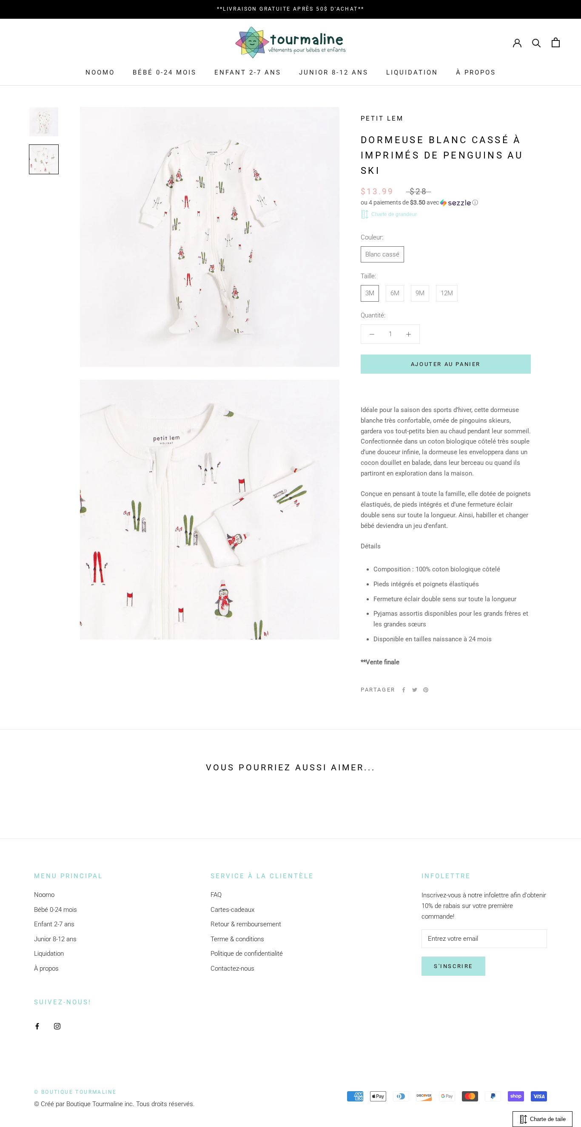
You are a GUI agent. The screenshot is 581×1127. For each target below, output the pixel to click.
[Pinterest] (425, 689)
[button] (446, 203)
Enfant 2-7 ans (247, 72)
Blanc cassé (382, 254)
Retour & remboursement (246, 924)
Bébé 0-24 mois (165, 72)
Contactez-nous (232, 968)
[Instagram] (57, 1025)
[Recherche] (536, 42)
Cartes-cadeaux (232, 910)
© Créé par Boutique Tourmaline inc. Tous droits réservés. (114, 1104)
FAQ (216, 895)
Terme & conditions (237, 939)
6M (394, 293)
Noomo (100, 72)
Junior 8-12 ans (333, 72)
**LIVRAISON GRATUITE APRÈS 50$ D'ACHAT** (291, 9)
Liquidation (412, 72)
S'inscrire (453, 966)
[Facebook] (403, 689)
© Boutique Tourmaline (75, 1092)
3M (369, 293)
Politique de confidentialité (247, 953)
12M (447, 293)
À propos (476, 72)
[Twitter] (414, 689)
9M (420, 293)
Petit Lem (382, 118)
